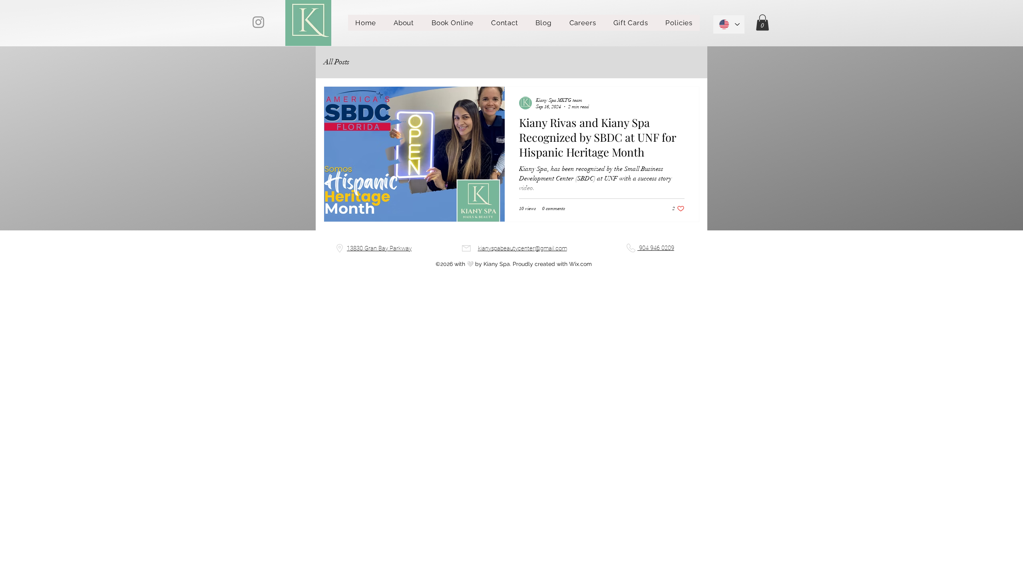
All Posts (336, 62)
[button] (762, 22)
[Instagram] (258, 22)
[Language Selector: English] (729, 24)
